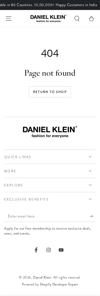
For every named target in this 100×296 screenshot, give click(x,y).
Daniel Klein (42, 277)
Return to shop (50, 92)
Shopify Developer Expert (59, 284)
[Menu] (8, 18)
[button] (77, 18)
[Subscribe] (92, 216)
